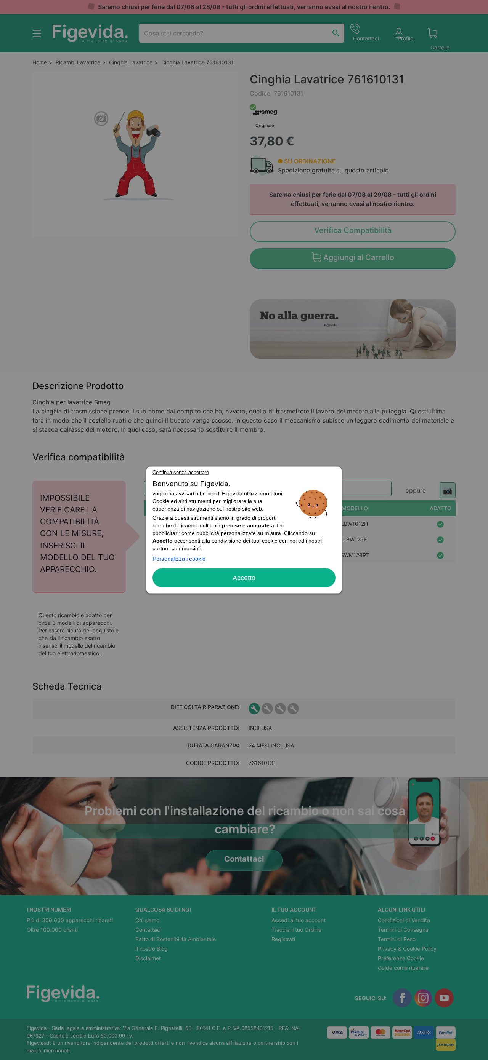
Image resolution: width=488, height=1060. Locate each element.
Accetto (244, 578)
